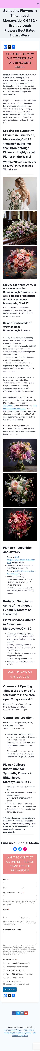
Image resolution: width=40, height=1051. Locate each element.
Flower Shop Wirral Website (17, 967)
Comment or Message (12, 930)
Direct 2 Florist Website (15, 970)
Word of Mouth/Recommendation (19, 974)
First (4, 888)
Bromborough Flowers (13, 1030)
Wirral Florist (29, 1030)
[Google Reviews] (26, 1013)
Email (5, 918)
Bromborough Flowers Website (18, 963)
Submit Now (10, 989)
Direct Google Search (14, 978)
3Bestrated (8, 406)
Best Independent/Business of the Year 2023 (21, 560)
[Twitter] (18, 1013)
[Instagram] (22, 1013)
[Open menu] (38, 4)
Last (22, 888)
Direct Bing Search (13, 981)
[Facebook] (14, 1013)
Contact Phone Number (13, 893)
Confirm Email (25, 918)
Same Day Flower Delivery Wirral (17, 1033)
